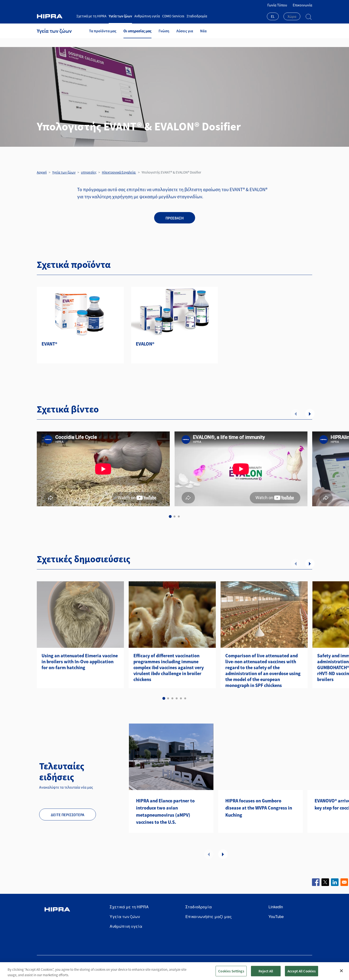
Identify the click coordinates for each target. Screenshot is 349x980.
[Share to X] (325, 882)
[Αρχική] (55, 16)
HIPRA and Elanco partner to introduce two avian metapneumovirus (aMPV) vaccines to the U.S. (165, 811)
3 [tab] (179, 516)
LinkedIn (276, 906)
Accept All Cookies (302, 971)
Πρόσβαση (174, 218)
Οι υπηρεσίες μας (137, 30)
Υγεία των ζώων (120, 16)
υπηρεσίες (88, 172)
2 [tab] (174, 516)
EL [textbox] (273, 16)
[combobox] (273, 17)
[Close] (341, 971)
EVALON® (145, 344)
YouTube (276, 916)
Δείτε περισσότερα (67, 814)
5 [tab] (181, 698)
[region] (174, 971)
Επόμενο (310, 413)
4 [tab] (177, 698)
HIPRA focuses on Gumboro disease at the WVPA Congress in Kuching (258, 808)
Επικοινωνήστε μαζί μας (208, 916)
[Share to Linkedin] (335, 882)
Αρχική (42, 172)
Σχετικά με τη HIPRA (91, 16)
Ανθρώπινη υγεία (147, 16)
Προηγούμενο (295, 413)
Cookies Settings (231, 971)
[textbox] (291, 16)
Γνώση (164, 30)
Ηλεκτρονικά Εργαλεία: (119, 172)
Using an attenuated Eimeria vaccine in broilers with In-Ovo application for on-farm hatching (80, 661)
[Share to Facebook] (316, 882)
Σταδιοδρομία (197, 16)
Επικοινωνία (302, 5)
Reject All (266, 971)
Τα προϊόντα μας (102, 30)
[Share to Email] (344, 882)
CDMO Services (173, 16)
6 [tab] (185, 698)
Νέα (203, 30)
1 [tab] (170, 516)
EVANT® (49, 344)
